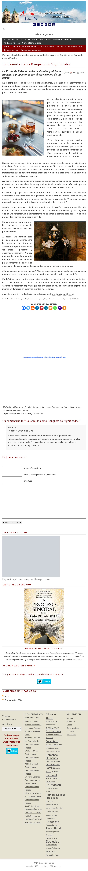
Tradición (50, 851)
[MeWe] (46, 308)
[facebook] (38, 24)
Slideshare (71, 734)
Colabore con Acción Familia (25, 46)
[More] (64, 308)
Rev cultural (53, 828)
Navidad (54, 815)
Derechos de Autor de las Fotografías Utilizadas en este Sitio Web (44, 357)
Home (6, 46)
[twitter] (49, 24)
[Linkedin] (37, 308)
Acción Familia (25, 407)
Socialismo (51, 838)
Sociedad (52, 841)
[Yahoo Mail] (60, 308)
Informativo (59, 808)
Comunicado (49, 738)
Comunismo (52, 741)
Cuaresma (55, 748)
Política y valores (11, 43)
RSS (6, 696)
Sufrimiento (51, 844)
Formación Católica (12, 39)
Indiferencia (50, 808)
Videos (57, 855)
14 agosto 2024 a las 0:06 (20, 430)
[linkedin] (42, 24)
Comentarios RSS (13, 700)
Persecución (52, 821)
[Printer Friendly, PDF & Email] (73, 73)
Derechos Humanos (52, 756)
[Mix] (50, 308)
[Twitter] (28, 308)
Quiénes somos (10, 50)
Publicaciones (31, 39)
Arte (60, 734)
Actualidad (52, 721)
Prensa (67, 39)
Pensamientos (50, 818)
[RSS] (46, 24)
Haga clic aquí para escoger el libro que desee (26, 579)
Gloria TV (71, 721)
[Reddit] (33, 308)
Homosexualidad (55, 794)
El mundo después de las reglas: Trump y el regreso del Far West (33, 728)
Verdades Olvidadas (21, 410)
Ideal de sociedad (20, 55)
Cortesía (48, 745)
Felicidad (50, 778)
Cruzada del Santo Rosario (69, 46)
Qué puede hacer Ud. (31, 50)
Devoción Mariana (53, 761)
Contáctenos (47, 46)
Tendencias (7, 410)
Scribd (69, 725)
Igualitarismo (52, 804)
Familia (50, 768)
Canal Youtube (73, 728)
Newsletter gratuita (31, 43)
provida (55, 825)
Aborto (49, 718)
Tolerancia (56, 848)
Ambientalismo (51, 725)
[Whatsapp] (55, 308)
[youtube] (53, 24)
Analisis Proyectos (52, 735)
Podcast (49, 825)
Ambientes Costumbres (42, 55)
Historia (50, 791)
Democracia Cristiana (53, 751)
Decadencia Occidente (51, 39)
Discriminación (53, 764)
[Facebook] (24, 308)
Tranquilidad (50, 855)
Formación (37, 413)
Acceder (30, 866)
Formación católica (52, 788)
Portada (6, 55)
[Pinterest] (42, 308)
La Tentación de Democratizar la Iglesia (32, 744)
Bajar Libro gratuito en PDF (44, 648)
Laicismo (50, 811)
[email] (34, 24)
